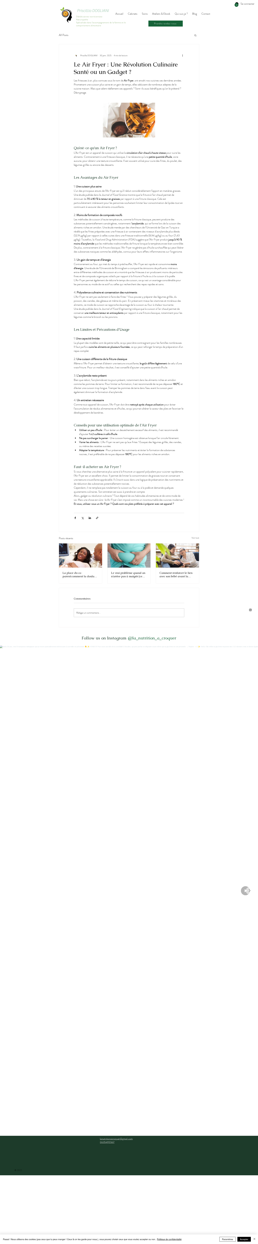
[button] (236, 5)
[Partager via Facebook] (75, 517)
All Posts (63, 35)
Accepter (244, 1239)
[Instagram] (250, 610)
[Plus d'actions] (182, 55)
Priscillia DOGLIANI (93, 10)
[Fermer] (254, 1239)
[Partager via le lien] (97, 517)
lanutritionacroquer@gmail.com (116, 1138)
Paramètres (227, 1239)
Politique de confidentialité (169, 1239)
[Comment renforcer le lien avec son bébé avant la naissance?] (177, 555)
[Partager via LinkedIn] (89, 517)
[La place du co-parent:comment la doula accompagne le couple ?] (80, 555)
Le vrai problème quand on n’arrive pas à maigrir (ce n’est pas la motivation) (128, 574)
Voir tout (195, 537)
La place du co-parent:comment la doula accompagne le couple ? (78, 574)
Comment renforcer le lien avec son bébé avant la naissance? (175, 574)
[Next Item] (249, 890)
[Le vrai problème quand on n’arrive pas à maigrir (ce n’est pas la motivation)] (129, 555)
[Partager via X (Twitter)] (82, 517)
